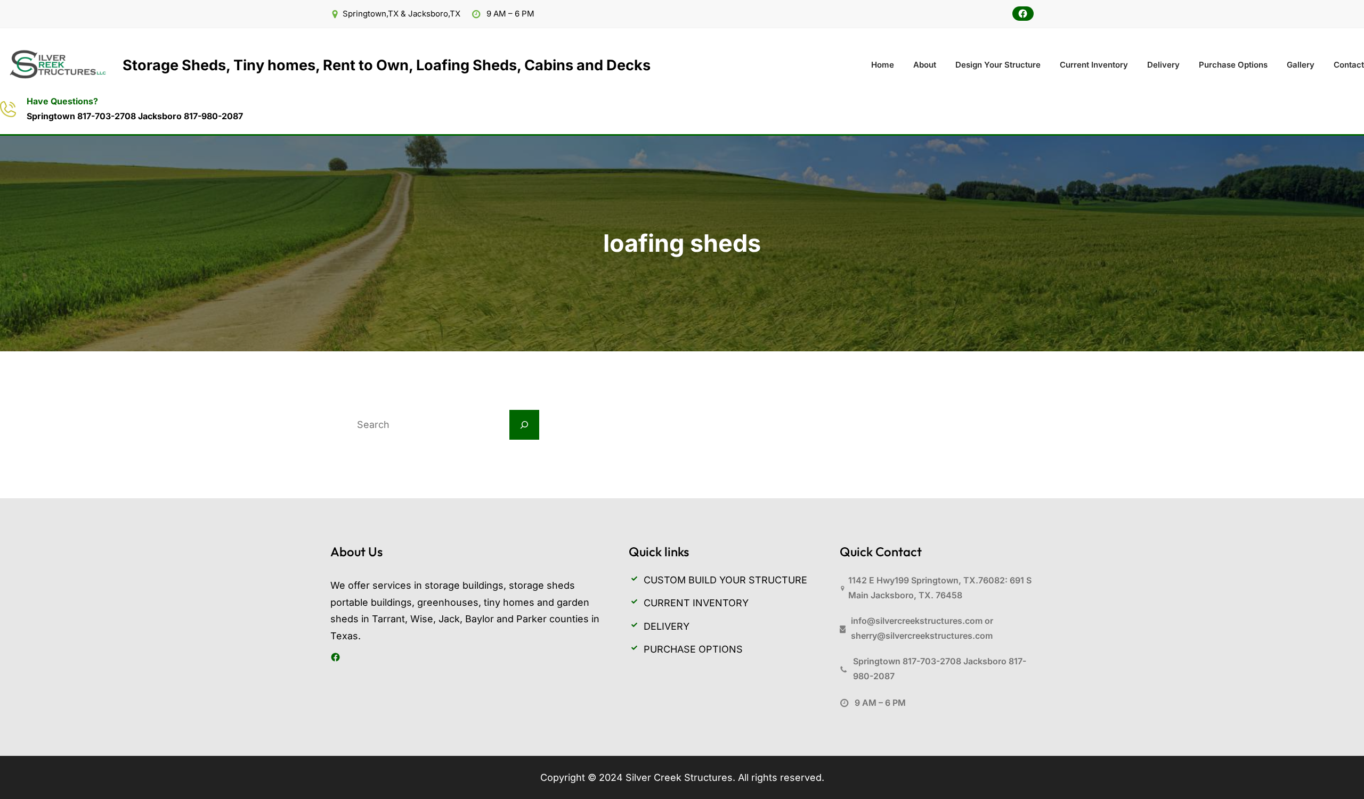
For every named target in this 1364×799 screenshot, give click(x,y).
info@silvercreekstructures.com (917, 620)
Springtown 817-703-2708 (82, 116)
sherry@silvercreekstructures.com (922, 635)
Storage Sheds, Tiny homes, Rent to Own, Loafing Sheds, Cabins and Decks (387, 65)
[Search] (524, 425)
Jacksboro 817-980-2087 (190, 116)
